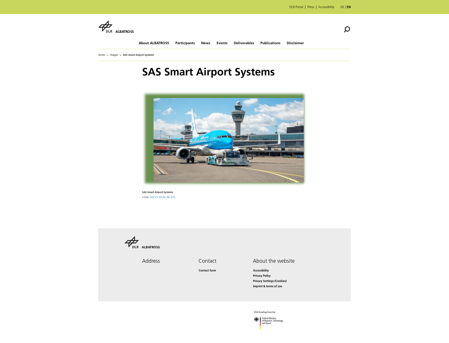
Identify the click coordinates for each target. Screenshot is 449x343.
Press (310, 7)
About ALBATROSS (154, 43)
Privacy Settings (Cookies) (270, 281)
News (205, 43)
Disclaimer (295, 43)
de (342, 7)
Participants (185, 43)
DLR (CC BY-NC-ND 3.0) (162, 197)
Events (222, 43)
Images (114, 55)
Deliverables (244, 43)
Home (101, 55)
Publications (270, 43)
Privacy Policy (262, 275)
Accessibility (326, 7)
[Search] (347, 29)
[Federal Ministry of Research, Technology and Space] (273, 333)
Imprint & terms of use (267, 286)
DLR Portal (296, 7)
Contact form (207, 270)
